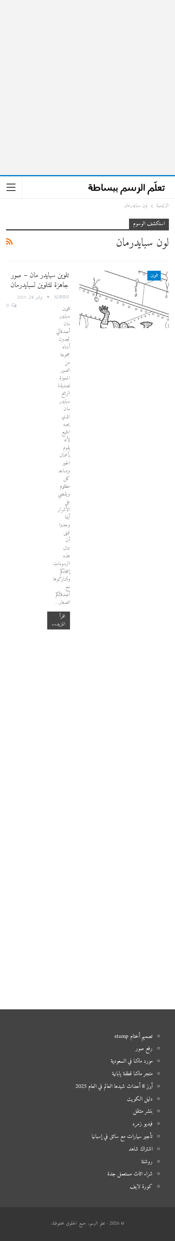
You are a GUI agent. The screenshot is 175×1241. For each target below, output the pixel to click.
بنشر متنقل (143, 1111)
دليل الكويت (140, 1099)
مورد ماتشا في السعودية (132, 1061)
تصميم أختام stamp (133, 1036)
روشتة (147, 1162)
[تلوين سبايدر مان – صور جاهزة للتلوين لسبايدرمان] (124, 299)
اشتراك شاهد (141, 1149)
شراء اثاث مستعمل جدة (130, 1174)
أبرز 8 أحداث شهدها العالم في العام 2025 (114, 1086)
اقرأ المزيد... (59, 620)
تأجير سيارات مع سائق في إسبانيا (122, 1136)
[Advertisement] (87, 87)
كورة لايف (141, 1187)
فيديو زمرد (142, 1124)
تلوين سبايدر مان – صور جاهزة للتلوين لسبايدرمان (40, 280)
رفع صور (144, 1049)
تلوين (154, 275)
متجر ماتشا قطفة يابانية (132, 1074)
